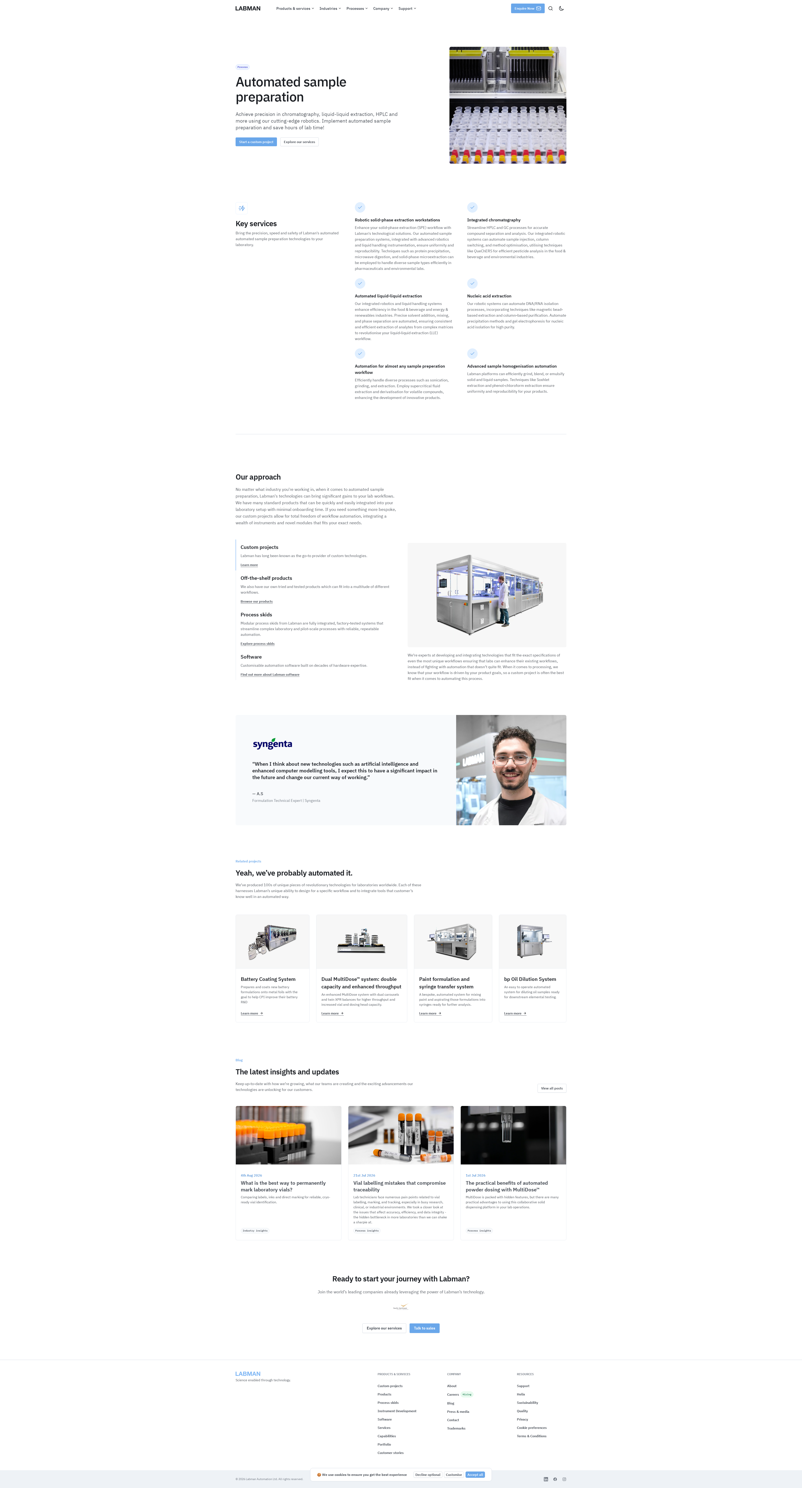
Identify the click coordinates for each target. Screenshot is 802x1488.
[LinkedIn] (546, 1479)
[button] (532, 1428)
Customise (454, 1475)
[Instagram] (564, 1479)
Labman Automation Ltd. (262, 1479)
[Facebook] (555, 1479)
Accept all (475, 1475)
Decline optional (427, 1475)
